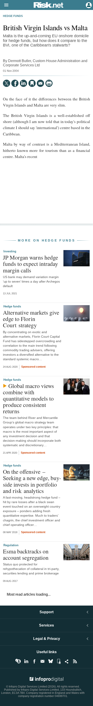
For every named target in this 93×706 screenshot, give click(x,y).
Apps (58, 661)
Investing (9, 251)
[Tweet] (6, 83)
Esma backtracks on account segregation (26, 554)
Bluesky (50, 661)
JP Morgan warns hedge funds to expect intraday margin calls (30, 263)
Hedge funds (13, 16)
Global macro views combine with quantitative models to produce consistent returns (28, 398)
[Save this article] (32, 83)
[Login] (88, 5)
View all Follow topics (18, 661)
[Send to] (40, 83)
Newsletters (42, 661)
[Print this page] (49, 83)
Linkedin (26, 661)
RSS (75, 661)
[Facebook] (15, 83)
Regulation (11, 545)
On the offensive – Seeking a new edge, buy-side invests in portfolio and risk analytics (32, 481)
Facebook (34, 661)
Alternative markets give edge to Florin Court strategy (31, 318)
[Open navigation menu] (4, 5)
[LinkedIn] (23, 83)
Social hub (67, 661)
